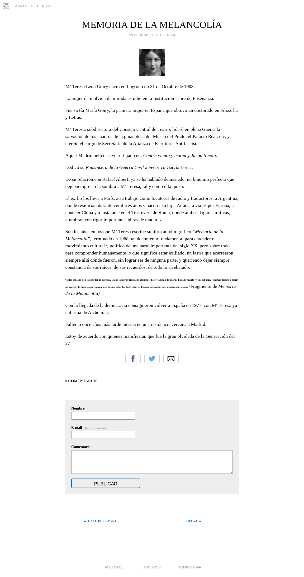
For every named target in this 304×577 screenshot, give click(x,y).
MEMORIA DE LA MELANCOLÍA (152, 24)
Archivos (152, 567)
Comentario (80, 447)
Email (171, 358)
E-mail (89, 427)
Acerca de (114, 567)
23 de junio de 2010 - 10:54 (152, 35)
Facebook (133, 358)
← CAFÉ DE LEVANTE (101, 521)
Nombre (78, 408)
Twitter (152, 358)
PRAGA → (193, 521)
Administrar (190, 567)
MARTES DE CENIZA (32, 6)
